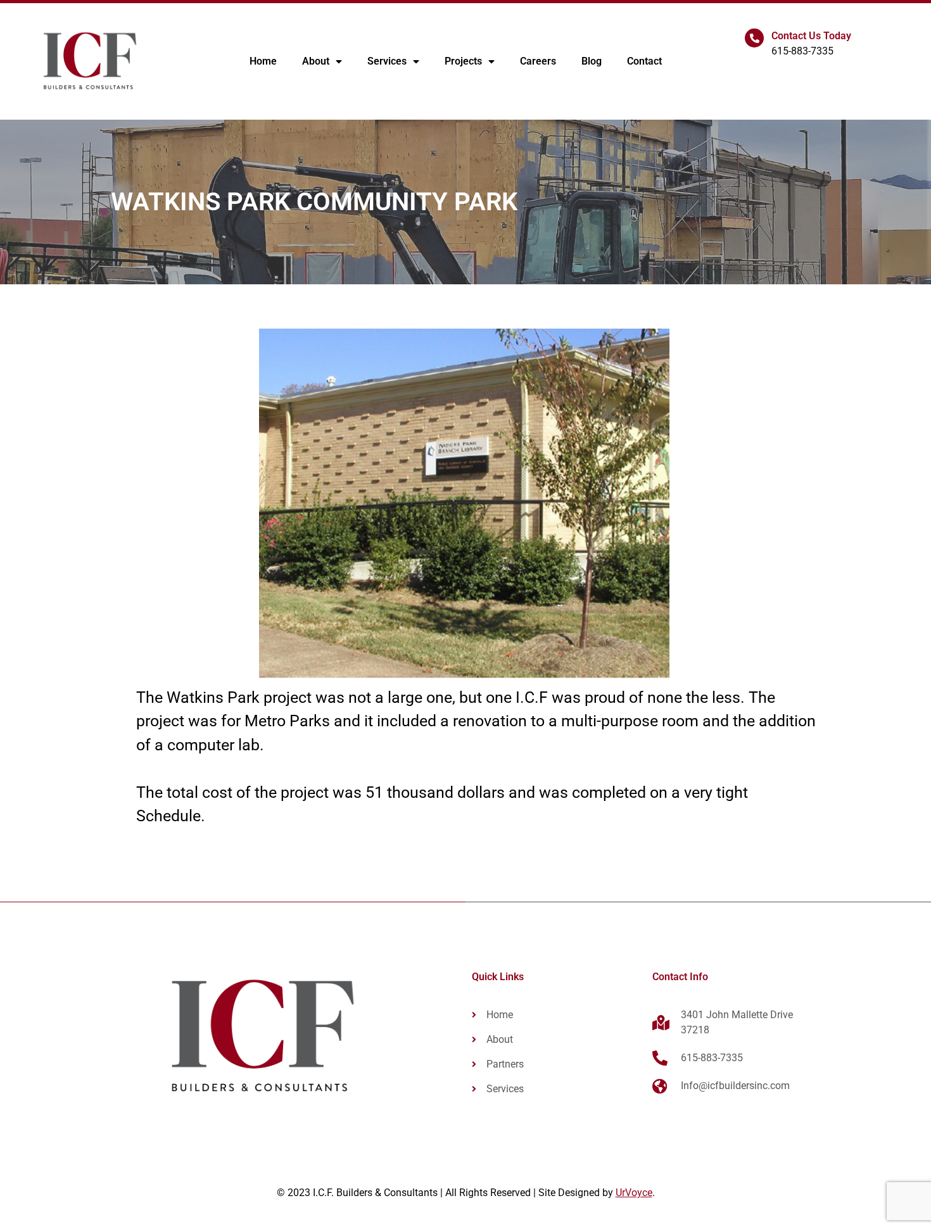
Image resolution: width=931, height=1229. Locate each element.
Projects (463, 61)
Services (387, 61)
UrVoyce (634, 1193)
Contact (644, 61)
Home (263, 61)
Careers (538, 61)
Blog (591, 61)
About (315, 61)
